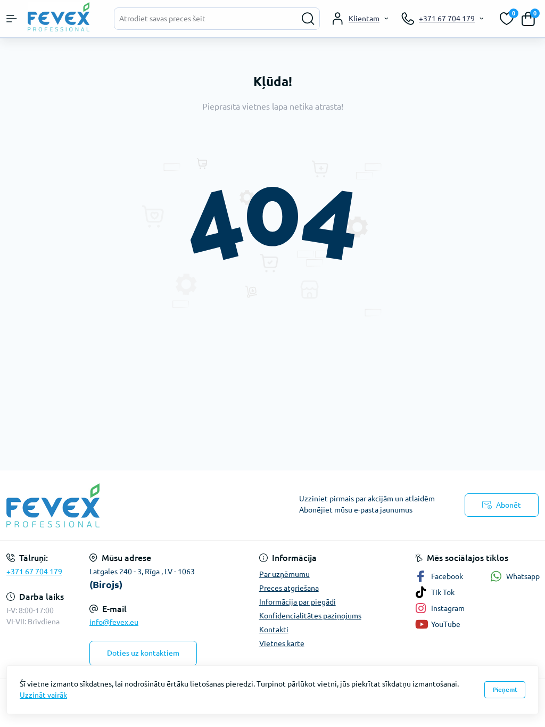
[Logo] (61, 16)
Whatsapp (523, 576)
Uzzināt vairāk (43, 695)
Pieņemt (505, 689)
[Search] (308, 18)
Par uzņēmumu (284, 574)
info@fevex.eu (113, 622)
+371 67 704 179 (34, 571)
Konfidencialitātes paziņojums (310, 616)
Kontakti (273, 629)
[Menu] (11, 18)
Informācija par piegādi (297, 602)
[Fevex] (90, 505)
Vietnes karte (281, 643)
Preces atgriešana (289, 588)
